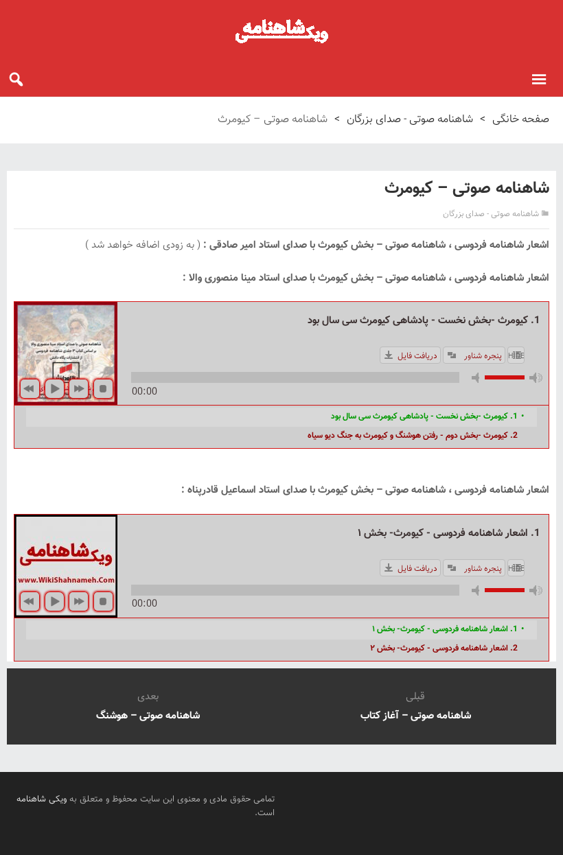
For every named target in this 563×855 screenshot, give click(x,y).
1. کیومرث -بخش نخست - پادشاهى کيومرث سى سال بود (424, 416)
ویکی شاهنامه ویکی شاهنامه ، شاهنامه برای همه (281, 31)
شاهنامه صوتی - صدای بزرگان (410, 119)
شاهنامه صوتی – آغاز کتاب (415, 716)
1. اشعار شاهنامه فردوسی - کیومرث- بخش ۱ (445, 629)
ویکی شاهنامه (41, 799)
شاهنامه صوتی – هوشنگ (148, 716)
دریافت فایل (417, 356)
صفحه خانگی (520, 119)
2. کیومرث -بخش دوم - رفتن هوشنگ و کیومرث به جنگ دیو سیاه (413, 436)
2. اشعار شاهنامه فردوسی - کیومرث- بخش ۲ (444, 648)
